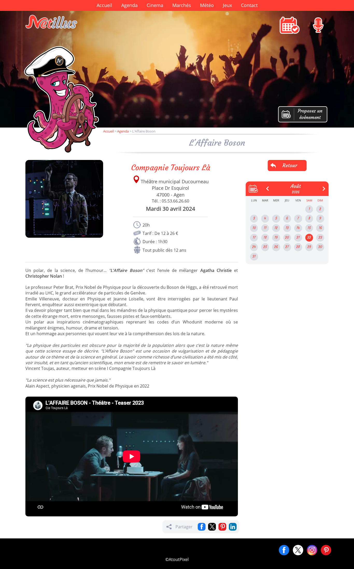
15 (309, 228)
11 (265, 228)
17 (254, 238)
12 (276, 228)
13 (287, 228)
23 (320, 238)
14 (298, 228)
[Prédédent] (265, 186)
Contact (249, 5)
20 (287, 238)
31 (254, 256)
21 (298, 238)
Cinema (155, 5)
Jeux (227, 5)
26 (276, 247)
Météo (207, 5)
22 (309, 238)
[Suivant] (322, 186)
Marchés (181, 5)
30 (320, 247)
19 (276, 238)
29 (309, 247)
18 (265, 238)
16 (320, 228)
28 (298, 247)
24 (254, 247)
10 (254, 228)
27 (287, 247)
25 (265, 247)
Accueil (104, 5)
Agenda (129, 5)
